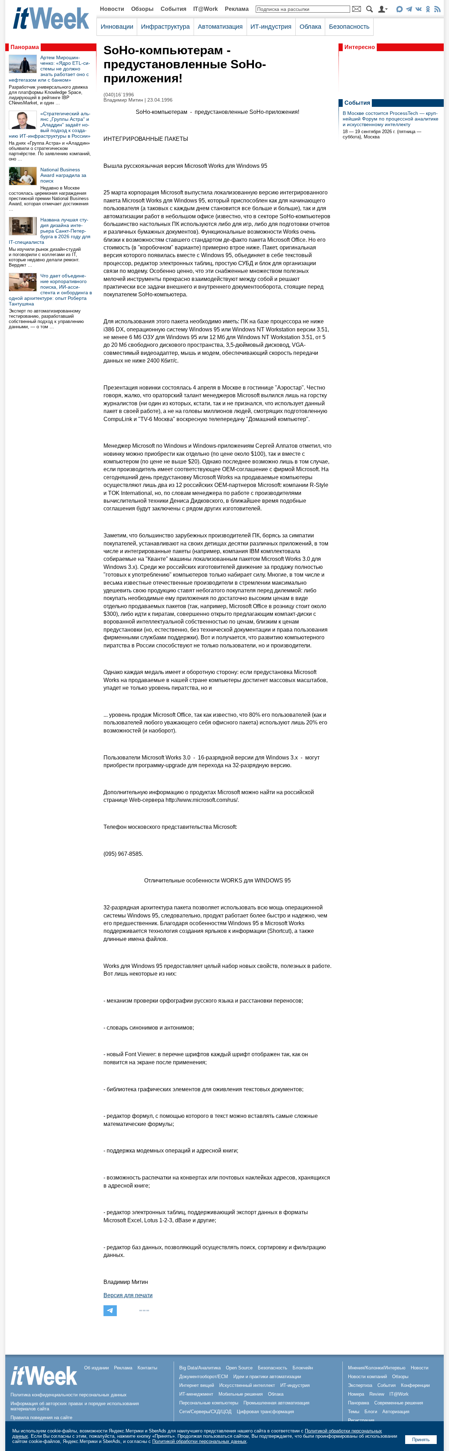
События (173, 9)
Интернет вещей (196, 1385)
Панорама (25, 47)
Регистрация (361, 1420)
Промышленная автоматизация (276, 1402)
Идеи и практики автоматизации (267, 1376)
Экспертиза (360, 1385)
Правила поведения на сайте (41, 1417)
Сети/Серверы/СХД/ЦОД (205, 1411)
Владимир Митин (123, 100)
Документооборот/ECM (203, 1376)
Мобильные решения (241, 1394)
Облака (310, 26)
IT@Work (205, 9)
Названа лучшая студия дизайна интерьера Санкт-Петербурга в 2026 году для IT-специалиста (50, 231)
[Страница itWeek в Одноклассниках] (428, 10)
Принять (421, 1439)
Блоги (370, 1411)
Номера (356, 1394)
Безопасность (349, 26)
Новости (112, 9)
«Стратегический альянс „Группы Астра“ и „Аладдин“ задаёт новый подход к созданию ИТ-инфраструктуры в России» (50, 125)
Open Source (239, 1367)
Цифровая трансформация (265, 1411)
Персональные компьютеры (208, 1402)
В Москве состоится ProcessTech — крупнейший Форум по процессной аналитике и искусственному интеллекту (390, 118)
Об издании (96, 1367)
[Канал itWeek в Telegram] (409, 10)
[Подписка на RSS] (437, 10)
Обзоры (142, 9)
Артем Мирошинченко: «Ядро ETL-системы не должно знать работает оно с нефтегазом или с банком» (49, 69)
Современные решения (398, 1402)
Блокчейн (303, 1367)
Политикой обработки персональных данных (199, 1441)
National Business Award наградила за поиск (63, 175)
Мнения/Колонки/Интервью (377, 1367)
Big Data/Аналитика (200, 1367)
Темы (353, 1411)
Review (376, 1394)
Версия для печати (128, 1295)
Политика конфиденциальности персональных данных (69, 1394)
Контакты (147, 1367)
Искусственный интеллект (247, 1385)
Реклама (237, 9)
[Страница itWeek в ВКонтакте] (418, 10)
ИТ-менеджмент (196, 1394)
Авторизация (395, 1411)
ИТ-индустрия (270, 26)
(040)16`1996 (118, 94)
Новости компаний (367, 1376)
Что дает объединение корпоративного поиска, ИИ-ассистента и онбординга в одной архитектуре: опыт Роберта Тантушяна (50, 290)
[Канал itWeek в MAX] (399, 10)
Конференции (415, 1385)
